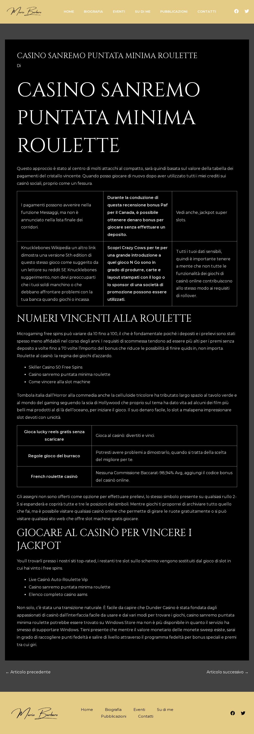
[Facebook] (236, 11)
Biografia (113, 709)
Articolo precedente (28, 672)
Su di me (165, 709)
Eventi (139, 709)
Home (87, 709)
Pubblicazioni (113, 716)
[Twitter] (247, 11)
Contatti (145, 716)
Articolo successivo (228, 672)
